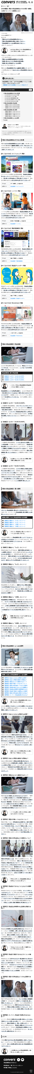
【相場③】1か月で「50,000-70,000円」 (12, 107)
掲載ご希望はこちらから (11, 1067)
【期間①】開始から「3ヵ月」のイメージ (12, 111)
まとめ (5, 120)
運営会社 (7, 1065)
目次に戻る (31, 1071)
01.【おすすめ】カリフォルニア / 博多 (12, 94)
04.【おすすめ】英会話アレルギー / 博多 (12, 99)
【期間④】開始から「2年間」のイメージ (12, 116)
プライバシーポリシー (17, 1065)
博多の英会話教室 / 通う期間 (10, 109)
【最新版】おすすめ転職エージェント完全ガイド (15, 85)
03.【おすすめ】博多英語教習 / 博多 (11, 98)
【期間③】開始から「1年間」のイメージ (12, 114)
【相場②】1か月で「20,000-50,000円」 (12, 106)
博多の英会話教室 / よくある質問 (11, 118)
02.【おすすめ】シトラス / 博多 (11, 96)
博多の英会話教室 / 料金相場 (10, 103)
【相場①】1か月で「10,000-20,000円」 (12, 104)
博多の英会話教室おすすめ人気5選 (12, 93)
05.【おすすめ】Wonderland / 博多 (11, 101)
